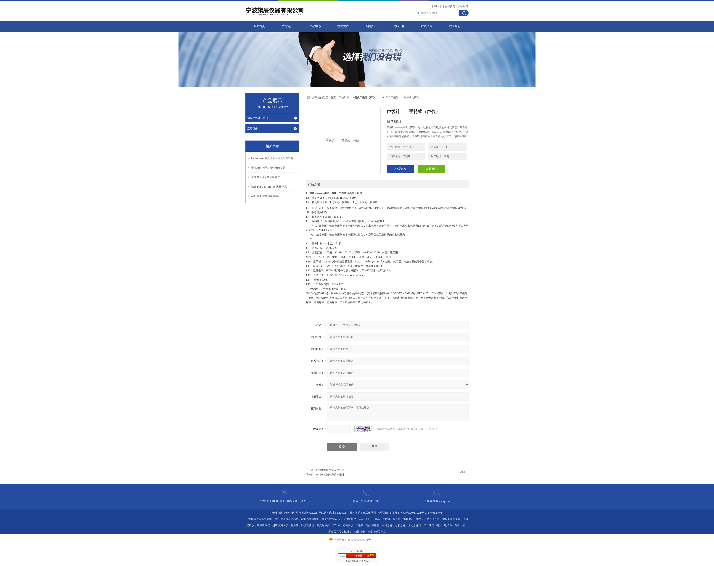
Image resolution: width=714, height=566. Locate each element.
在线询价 (400, 168)
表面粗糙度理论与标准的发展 (268, 167)
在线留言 (450, 6)
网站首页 (437, 6)
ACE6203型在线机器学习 (266, 196)
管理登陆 (382, 512)
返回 (462, 471)
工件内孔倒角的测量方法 (265, 177)
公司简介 (287, 26)
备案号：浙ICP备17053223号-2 (407, 512)
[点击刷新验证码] (363, 429)
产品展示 (344, 97)
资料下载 (398, 26)
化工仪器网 (369, 512)
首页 (333, 97)
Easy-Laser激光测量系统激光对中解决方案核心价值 (274, 158)
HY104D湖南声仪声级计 (330, 474)
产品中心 (315, 26)
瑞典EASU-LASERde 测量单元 (269, 186)
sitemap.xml (435, 512)
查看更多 (252, 128)
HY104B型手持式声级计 (330, 469)
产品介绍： (315, 184)
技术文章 (343, 26)
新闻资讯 (371, 26)
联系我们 (462, 6)
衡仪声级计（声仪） (259, 117)
